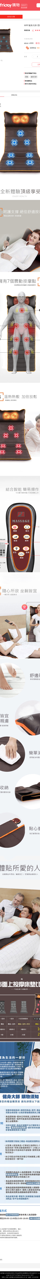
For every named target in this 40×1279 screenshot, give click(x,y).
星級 (26, 77)
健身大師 (34, 77)
